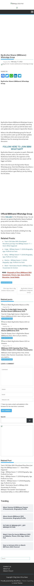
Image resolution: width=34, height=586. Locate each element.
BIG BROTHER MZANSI (6, 282)
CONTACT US (7, 566)
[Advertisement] (17, 35)
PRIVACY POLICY (8, 571)
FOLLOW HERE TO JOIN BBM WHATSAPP (17, 147)
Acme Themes (18, 583)
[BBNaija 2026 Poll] (2, 12)
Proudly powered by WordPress (11, 581)
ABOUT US (6, 569)
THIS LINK (8, 217)
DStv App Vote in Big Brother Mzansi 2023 (8, 289)
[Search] (30, 420)
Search (3, 417)
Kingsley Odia (6, 62)
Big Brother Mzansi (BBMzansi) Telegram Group (26, 290)
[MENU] (32, 11)
